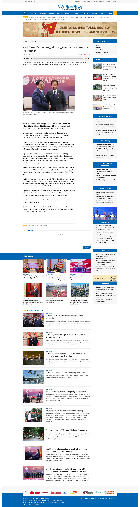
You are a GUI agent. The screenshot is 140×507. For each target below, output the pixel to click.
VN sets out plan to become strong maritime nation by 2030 (105, 120)
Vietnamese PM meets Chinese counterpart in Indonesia (64, 316)
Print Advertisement (101, 50)
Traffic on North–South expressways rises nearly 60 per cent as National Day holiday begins (110, 66)
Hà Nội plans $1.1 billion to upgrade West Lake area (105, 156)
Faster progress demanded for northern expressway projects (110, 97)
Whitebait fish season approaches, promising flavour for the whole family (105, 289)
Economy (43, 13)
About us (93, 498)
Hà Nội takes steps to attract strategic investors (105, 181)
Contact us (101, 498)
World (101, 13)
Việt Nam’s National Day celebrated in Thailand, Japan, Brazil (33, 277)
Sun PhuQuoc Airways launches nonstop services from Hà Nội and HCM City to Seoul (105, 240)
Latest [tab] (98, 59)
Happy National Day (60, 19)
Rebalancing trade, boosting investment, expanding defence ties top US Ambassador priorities (56, 278)
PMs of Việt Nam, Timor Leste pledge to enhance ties (67, 391)
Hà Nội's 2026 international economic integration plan (106, 176)
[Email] (90, 54)
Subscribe (98, 47)
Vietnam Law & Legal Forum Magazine (83, 1)
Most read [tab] (110, 59)
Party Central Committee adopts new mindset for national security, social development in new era (105, 126)
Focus (25, 17)
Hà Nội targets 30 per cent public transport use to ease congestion (104, 201)
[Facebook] (79, 54)
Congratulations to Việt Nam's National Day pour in (66, 430)
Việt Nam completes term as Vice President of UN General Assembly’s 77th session (65, 354)
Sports (76, 13)
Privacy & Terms (109, 498)
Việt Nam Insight (27, 19)
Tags (24, 225)
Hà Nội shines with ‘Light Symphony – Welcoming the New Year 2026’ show (105, 150)
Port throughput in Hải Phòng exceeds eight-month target (109, 106)
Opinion (94, 13)
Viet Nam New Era (51, 17)
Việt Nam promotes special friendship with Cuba (65, 372)
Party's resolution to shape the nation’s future (55, 301)
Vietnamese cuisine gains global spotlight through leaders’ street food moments (106, 295)
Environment (85, 13)
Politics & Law (33, 13)
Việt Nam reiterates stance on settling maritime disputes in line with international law (105, 262)
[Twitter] (81, 54)
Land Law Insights (80, 17)
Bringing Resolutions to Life (38, 17)
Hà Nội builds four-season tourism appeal (105, 193)
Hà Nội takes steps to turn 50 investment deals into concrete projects (104, 171)
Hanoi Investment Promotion (66, 17)
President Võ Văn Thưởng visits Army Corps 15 (64, 410)
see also (28, 256)
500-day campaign (47, 19)
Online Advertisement (102, 52)
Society (59, 13)
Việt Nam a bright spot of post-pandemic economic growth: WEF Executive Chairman (66, 450)
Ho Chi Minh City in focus (104, 17)
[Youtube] (85, 54)
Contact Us (114, 1)
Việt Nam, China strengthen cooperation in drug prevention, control (65, 335)
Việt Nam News (70, 7)
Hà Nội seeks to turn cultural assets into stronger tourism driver (105, 197)
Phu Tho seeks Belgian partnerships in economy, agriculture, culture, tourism (110, 77)
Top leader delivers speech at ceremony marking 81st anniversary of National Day (33, 302)
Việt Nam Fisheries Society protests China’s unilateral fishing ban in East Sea (105, 268)
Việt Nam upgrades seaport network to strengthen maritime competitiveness (105, 256)
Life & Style (68, 13)
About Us (108, 1)
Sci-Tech (51, 13)
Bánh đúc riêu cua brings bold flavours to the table (104, 300)
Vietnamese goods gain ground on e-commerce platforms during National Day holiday (110, 87)
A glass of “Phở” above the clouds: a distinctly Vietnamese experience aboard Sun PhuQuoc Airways (105, 234)
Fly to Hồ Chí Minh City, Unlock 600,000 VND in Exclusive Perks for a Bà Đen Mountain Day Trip (106, 227)
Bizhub (96, 1)
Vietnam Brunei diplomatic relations (38, 225)
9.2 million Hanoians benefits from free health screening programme (105, 145)
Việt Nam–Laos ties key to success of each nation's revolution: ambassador (80, 278)
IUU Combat (37, 19)
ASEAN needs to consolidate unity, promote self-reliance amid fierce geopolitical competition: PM (66, 470)
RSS (116, 498)
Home (25, 41)
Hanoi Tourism (91, 17)
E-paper (99, 41)
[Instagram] (87, 54)
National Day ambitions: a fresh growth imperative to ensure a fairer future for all (79, 302)
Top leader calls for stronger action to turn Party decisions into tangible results (106, 132)
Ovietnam (101, 1)
